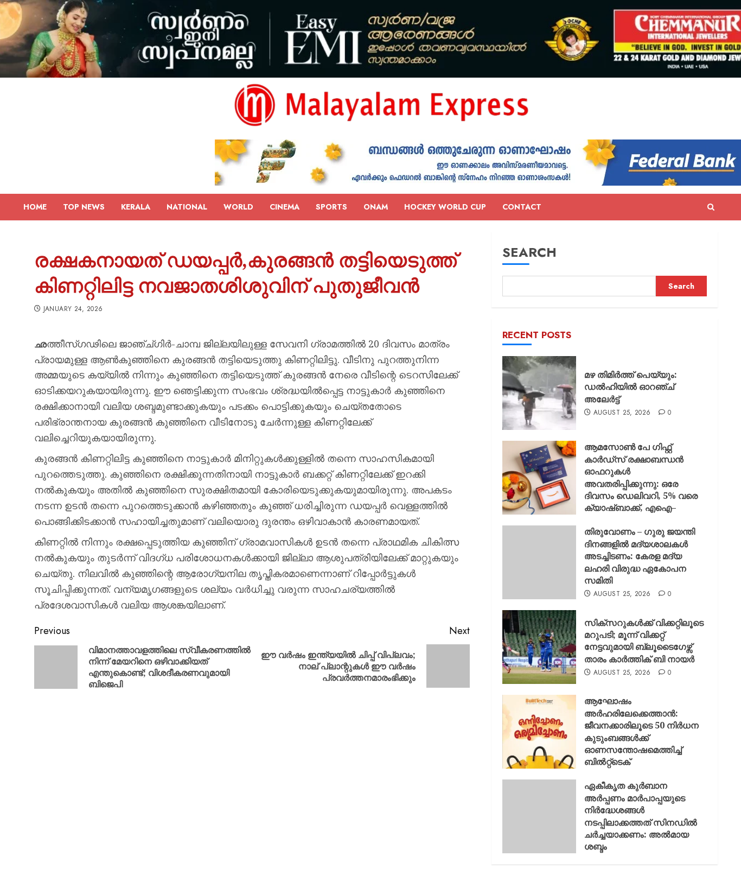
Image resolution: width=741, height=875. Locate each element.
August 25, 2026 (621, 413)
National (187, 206)
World (238, 206)
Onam (375, 206)
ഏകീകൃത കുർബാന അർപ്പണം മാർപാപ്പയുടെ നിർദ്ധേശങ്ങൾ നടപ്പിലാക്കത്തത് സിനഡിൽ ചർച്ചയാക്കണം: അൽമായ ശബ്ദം (640, 815)
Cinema (284, 206)
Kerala (135, 206)
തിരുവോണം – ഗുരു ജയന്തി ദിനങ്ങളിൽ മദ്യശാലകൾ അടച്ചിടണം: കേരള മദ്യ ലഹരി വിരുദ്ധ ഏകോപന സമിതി (639, 555)
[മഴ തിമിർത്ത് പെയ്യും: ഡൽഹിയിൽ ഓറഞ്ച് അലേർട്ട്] (539, 393)
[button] (711, 207)
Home (35, 206)
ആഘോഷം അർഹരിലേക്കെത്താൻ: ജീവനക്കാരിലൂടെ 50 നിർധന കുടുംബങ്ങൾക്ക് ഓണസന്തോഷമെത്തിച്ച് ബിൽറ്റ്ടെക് (641, 731)
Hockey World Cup (445, 206)
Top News (84, 206)
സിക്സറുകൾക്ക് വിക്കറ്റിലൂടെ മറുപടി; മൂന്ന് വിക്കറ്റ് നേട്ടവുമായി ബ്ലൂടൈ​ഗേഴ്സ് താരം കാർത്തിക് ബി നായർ (644, 641)
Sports (331, 206)
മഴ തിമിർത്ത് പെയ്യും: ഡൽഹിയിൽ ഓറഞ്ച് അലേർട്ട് (630, 387)
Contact (521, 206)
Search (529, 252)
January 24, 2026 (73, 309)
